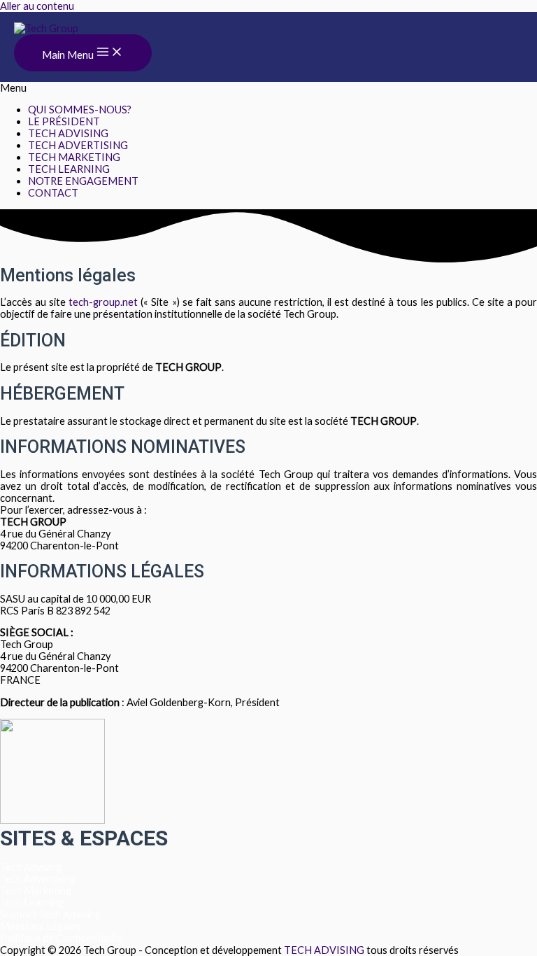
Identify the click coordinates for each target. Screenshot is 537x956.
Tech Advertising (38, 879)
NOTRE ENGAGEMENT (83, 181)
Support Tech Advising (50, 914)
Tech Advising (31, 867)
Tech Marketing (35, 891)
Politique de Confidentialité (61, 938)
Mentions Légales (40, 926)
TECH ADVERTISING (78, 145)
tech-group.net (103, 302)
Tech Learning (32, 902)
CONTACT (53, 193)
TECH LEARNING (69, 169)
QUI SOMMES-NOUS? (79, 109)
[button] (268, 88)
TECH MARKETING (74, 157)
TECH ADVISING (68, 133)
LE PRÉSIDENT (64, 121)
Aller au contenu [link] (37, 6)
